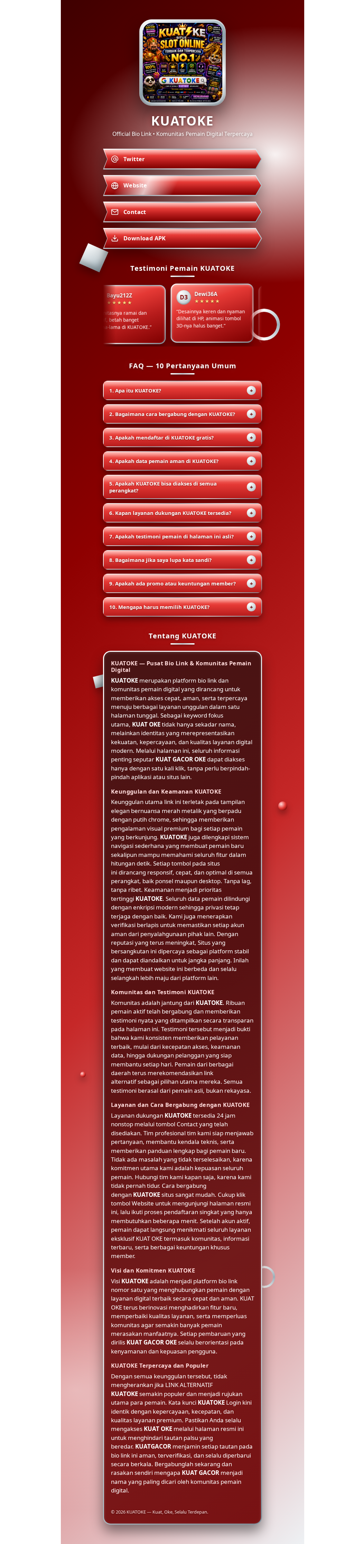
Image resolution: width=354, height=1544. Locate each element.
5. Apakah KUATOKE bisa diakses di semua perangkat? (181, 487)
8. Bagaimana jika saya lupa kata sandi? (181, 559)
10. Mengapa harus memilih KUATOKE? (181, 606)
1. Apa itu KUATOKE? (181, 390)
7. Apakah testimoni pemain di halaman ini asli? (181, 536)
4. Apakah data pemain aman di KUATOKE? (181, 460)
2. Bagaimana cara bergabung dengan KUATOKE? (181, 413)
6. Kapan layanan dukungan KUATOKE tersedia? (181, 512)
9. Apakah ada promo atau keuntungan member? (181, 583)
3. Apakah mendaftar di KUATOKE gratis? (181, 437)
